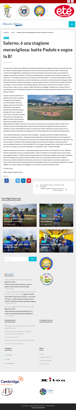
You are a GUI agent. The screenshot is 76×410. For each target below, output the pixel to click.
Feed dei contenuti (45, 357)
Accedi (41, 354)
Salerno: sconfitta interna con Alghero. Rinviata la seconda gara (18, 220)
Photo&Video (10, 363)
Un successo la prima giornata (14, 343)
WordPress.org (44, 364)
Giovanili (9, 355)
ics (5, 224)
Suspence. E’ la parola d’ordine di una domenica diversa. (18, 246)
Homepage (6, 32)
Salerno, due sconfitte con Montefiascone (51, 220)
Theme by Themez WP (38, 407)
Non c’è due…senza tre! (12, 337)
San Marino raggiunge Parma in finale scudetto (19, 306)
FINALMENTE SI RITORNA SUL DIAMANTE (52, 246)
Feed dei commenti (45, 360)
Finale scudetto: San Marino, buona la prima (18, 279)
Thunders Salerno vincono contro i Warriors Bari (20, 340)
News (12, 32)
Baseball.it (10, 274)
